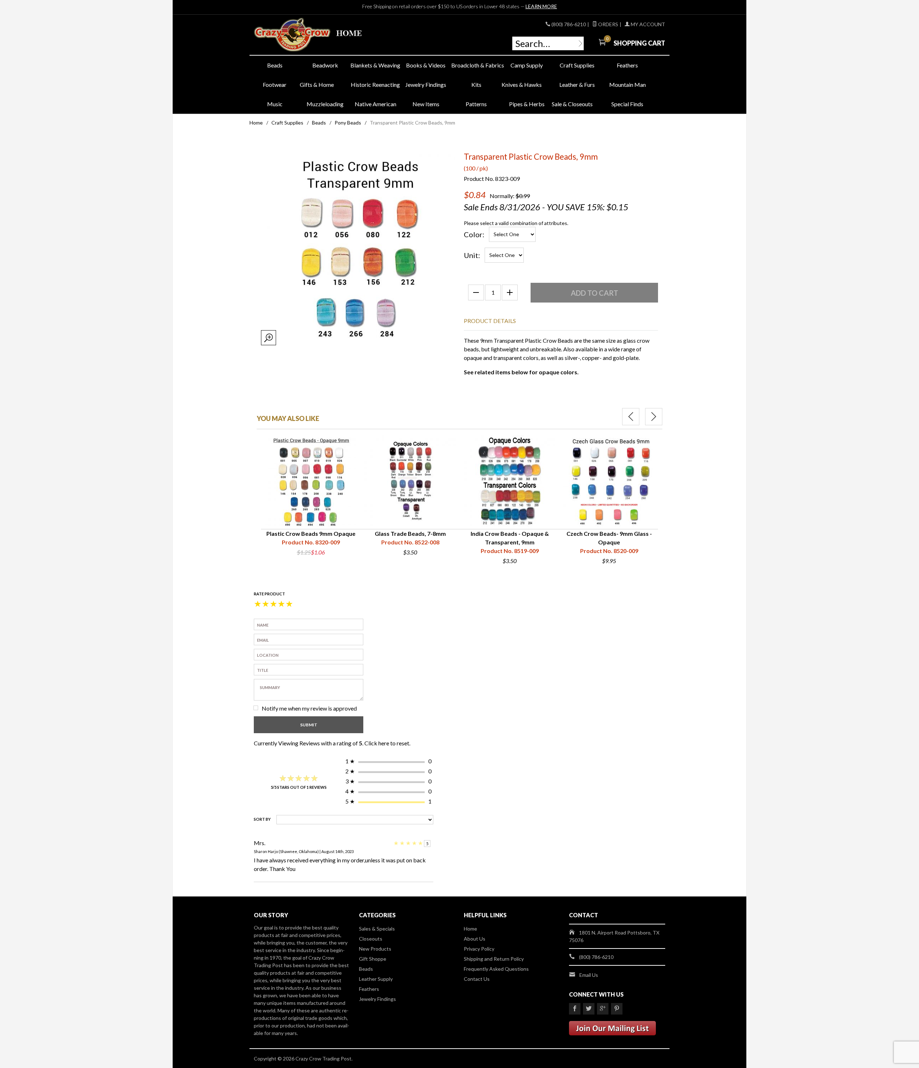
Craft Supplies (577, 65)
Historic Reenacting (375, 84)
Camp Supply (526, 65)
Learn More (541, 6)
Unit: (472, 255)
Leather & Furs (577, 84)
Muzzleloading (325, 103)
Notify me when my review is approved (309, 708)
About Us (474, 939)
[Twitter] (588, 1009)
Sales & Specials (377, 929)
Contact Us (477, 979)
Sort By (262, 819)
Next (653, 416)
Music (275, 103)
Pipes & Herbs (527, 103)
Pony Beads (348, 123)
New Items (425, 103)
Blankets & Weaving (375, 65)
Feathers (627, 65)
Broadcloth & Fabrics (476, 65)
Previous (630, 416)
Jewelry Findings (425, 84)
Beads (275, 65)
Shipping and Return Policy (494, 959)
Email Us (588, 975)
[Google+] (602, 1009)
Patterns (476, 103)
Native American (375, 103)
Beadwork (325, 65)
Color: (474, 234)
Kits (476, 84)
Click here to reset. (387, 743)
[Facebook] (574, 1009)
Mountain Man (627, 84)
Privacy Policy (479, 949)
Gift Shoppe (372, 959)
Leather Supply (376, 979)
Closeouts (370, 939)
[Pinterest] (616, 1009)
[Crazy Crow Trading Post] (319, 35)
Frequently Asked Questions (496, 969)
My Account (647, 24)
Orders (607, 24)
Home (256, 123)
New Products (375, 949)
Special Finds (627, 103)
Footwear (274, 84)
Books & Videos (425, 65)
